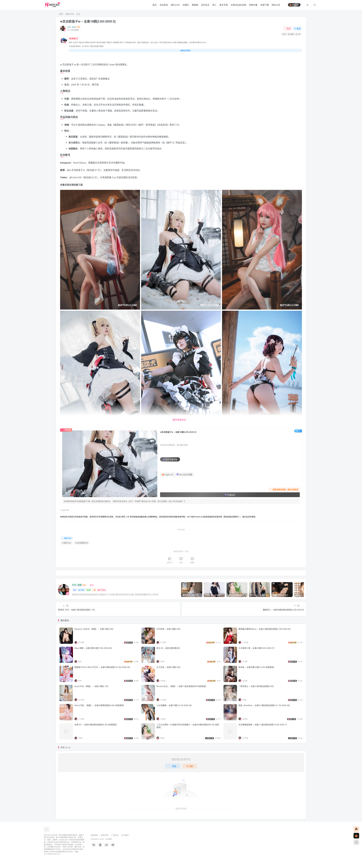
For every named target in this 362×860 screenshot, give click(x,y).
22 (89, 590)
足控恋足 (205, 4)
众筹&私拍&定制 (238, 4)
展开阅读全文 (179, 419)
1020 (82, 590)
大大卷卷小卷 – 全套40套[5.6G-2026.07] (256, 648)
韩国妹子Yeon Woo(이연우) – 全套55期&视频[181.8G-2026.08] (102, 667)
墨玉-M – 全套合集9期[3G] (168, 648)
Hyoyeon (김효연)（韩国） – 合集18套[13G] (93, 628)
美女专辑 (223, 4)
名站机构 (164, 4)
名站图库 (108, 839)
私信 (299, 28)
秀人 (214, 4)
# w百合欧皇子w (81, 543)
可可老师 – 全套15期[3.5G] (168, 628)
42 (95, 590)
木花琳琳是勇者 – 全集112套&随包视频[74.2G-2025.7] (262, 724)
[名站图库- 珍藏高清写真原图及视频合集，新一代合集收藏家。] (46, 829)
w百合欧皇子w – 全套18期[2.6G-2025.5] (88, 21)
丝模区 (186, 4)
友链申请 (94, 835)
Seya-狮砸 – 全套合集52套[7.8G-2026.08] (93, 648)
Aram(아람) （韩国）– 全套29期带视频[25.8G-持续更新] (99, 705)
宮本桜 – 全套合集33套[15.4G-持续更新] (256, 667)
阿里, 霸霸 (71, 27)
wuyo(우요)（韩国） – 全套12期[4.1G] (91, 686)
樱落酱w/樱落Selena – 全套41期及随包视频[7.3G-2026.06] (264, 628)
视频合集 (253, 4)
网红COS (175, 4)
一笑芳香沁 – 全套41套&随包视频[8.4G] (255, 686)
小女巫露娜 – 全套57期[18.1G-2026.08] (173, 705)
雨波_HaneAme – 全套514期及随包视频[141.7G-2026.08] (264, 705)
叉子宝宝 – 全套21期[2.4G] (168, 667)
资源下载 (264, 4)
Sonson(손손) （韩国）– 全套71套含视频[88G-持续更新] (181, 686)
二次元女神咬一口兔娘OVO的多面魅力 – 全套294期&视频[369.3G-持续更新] (187, 726)
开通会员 (295, 5)
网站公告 (276, 4)
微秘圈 (195, 4)
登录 (174, 766)
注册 (191, 766)
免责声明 (104, 835)
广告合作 (114, 835)
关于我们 (125, 835)
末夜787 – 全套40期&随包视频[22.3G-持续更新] (95, 724)
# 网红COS (66, 543)
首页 (154, 4)
